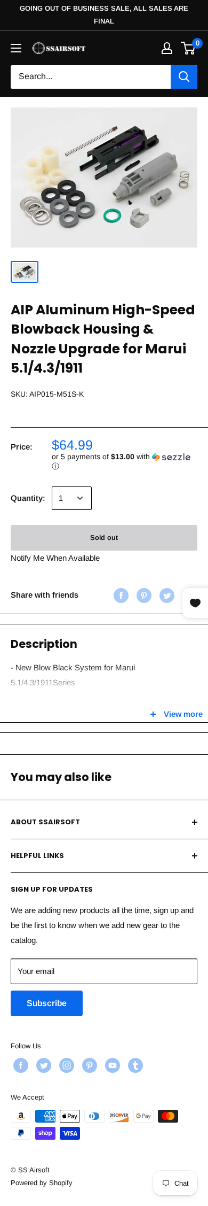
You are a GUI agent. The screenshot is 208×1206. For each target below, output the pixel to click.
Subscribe (47, 1003)
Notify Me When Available (55, 557)
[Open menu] (16, 48)
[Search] (184, 77)
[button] (124, 461)
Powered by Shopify (42, 1183)
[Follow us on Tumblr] (134, 1065)
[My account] (167, 48)
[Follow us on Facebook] (19, 1065)
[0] (188, 48)
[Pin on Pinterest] (142, 594)
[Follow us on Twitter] (42, 1065)
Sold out (104, 538)
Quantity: (28, 497)
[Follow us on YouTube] (111, 1065)
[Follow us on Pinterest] (88, 1065)
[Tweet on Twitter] (165, 594)
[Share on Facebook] (120, 594)
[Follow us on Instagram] (65, 1065)
